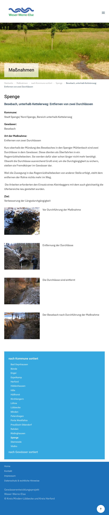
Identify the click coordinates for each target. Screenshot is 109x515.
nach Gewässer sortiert (23, 452)
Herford (15, 381)
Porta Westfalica (19, 420)
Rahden (14, 429)
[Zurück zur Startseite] (22, 13)
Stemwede (16, 442)
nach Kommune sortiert (23, 359)
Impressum (10, 476)
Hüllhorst (15, 394)
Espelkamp (16, 377)
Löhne (14, 403)
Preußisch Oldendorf (21, 424)
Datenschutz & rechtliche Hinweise (21, 480)
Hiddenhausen (18, 386)
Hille (13, 390)
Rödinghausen (18, 433)
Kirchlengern (17, 399)
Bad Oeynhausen (19, 364)
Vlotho (14, 446)
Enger (14, 373)
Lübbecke (16, 407)
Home (7, 466)
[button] (103, 13)
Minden (14, 412)
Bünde (14, 369)
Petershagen (17, 416)
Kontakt (8, 471)
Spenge (14, 437)
